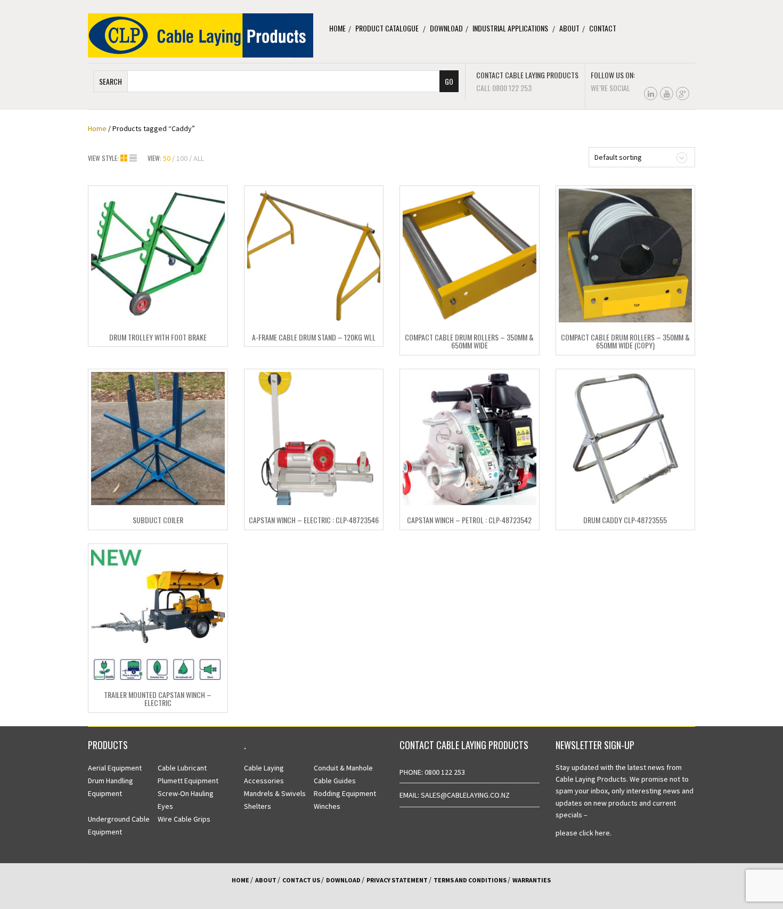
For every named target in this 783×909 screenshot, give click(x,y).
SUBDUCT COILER (158, 519)
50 (166, 158)
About (569, 28)
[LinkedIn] (650, 93)
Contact (602, 28)
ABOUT (265, 880)
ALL (198, 158)
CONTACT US (301, 880)
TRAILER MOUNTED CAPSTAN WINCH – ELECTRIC (157, 698)
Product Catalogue (387, 28)
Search (110, 81)
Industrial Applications (510, 28)
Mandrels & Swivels (275, 793)
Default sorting (618, 157)
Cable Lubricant (182, 768)
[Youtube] (666, 93)
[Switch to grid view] (124, 158)
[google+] (682, 93)
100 (181, 158)
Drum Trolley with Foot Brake (158, 337)
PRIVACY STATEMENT (397, 880)
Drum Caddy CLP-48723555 (625, 519)
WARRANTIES (531, 880)
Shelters (257, 806)
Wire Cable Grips (184, 819)
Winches (327, 806)
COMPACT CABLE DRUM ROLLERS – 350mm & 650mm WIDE (469, 341)
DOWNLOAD (343, 880)
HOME (240, 880)
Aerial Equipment (115, 768)
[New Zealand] (200, 34)
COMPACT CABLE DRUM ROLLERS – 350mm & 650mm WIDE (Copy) (625, 341)
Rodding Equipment (345, 793)
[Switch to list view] (133, 158)
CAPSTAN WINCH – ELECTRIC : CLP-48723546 (314, 519)
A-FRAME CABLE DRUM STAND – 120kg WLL (314, 337)
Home (337, 28)
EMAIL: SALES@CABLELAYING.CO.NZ (454, 795)
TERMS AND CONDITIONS (470, 880)
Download (446, 28)
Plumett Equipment (188, 780)
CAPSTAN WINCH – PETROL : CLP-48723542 (469, 519)
